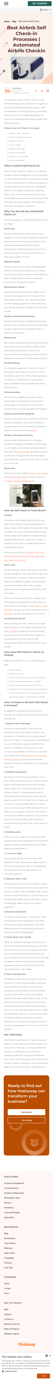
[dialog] (26, 1366)
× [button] (50, 1356)
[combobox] (46, 1355)
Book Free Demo (26, 707)
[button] (26, 1371)
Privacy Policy (8, 720)
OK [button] (43, 1376)
